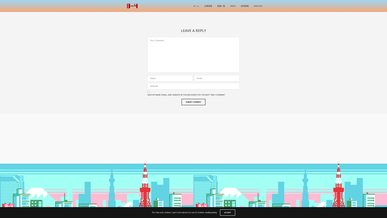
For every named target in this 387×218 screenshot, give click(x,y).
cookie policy (211, 212)
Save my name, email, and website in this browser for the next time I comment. (186, 95)
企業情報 (208, 6)
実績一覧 (221, 6)
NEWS (233, 6)
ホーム (196, 6)
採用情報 (245, 6)
